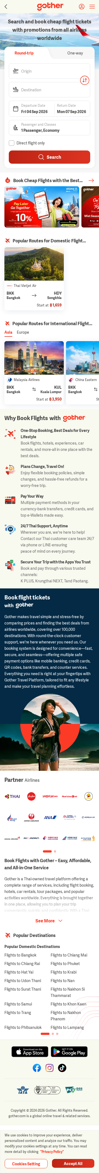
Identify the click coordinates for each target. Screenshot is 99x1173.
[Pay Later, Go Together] (41, 207)
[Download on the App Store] (29, 1051)
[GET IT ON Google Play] (69, 1051)
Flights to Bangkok (20, 955)
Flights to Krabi (63, 972)
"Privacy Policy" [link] (52, 1152)
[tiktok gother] (62, 1068)
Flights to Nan (63, 980)
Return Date (66, 105)
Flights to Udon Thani (22, 980)
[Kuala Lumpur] (34, 358)
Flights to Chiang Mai (69, 955)
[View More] (91, 180)
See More (45, 920)
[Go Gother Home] (50, 6)
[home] (50, 6)
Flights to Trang (17, 1012)
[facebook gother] (37, 1068)
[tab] (23, 53)
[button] (49, 71)
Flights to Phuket (65, 963)
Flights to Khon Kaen (68, 1004)
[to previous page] (5, 6)
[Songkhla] (34, 264)
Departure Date (33, 105)
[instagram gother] (49, 1068)
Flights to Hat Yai (18, 972)
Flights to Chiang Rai (22, 963)
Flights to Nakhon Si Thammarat (68, 992)
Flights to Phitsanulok (23, 1027)
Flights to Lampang (67, 1027)
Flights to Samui (18, 1004)
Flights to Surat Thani (22, 989)
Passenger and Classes (38, 124)
